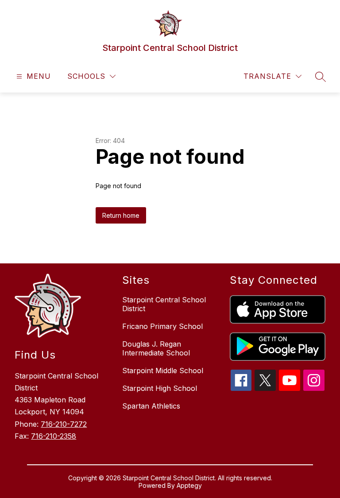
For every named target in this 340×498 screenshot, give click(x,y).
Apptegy (189, 485)
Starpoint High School (159, 388)
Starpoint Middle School (162, 370)
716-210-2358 (53, 436)
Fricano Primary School (162, 326)
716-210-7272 (64, 424)
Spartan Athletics (151, 405)
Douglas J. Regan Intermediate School (156, 348)
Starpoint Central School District (164, 304)
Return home (120, 215)
